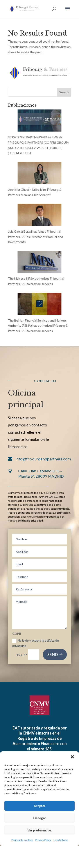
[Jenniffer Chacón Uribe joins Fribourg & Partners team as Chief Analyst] (39, 181)
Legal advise (61, 840)
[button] (72, 757)
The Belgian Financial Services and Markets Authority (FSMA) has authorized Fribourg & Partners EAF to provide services (38, 325)
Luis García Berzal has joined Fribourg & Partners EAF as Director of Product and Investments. (35, 237)
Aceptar (39, 806)
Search (64, 92)
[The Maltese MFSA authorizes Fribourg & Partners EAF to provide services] (39, 270)
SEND (52, 654)
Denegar (39, 818)
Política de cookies (22, 840)
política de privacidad (30, 520)
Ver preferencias (39, 830)
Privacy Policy (43, 840)
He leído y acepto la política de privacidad (35, 643)
